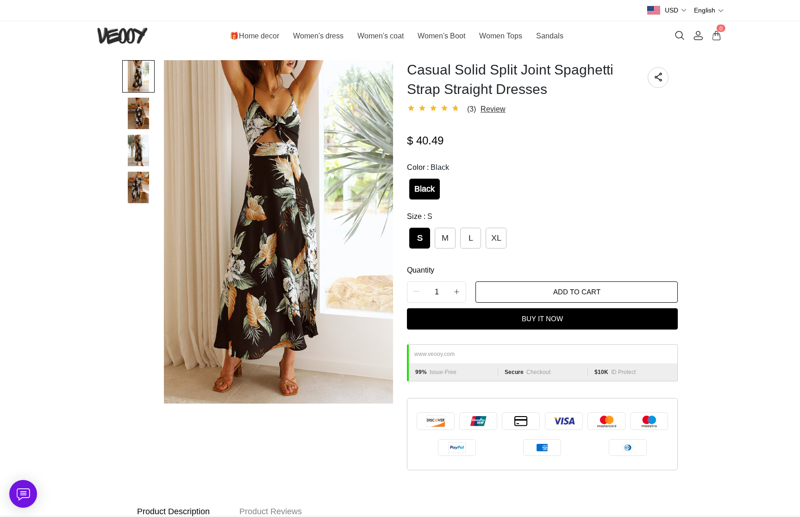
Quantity (420, 270)
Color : (428, 167)
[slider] (434, 108)
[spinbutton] (436, 292)
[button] (676, 10)
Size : (419, 216)
